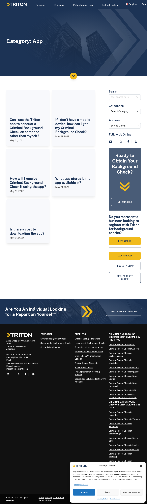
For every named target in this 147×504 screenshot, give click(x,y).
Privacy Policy (102, 499)
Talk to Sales (125, 256)
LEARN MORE (124, 241)
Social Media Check (84, 367)
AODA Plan (58, 497)
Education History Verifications (89, 347)
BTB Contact (115, 499)
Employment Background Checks (90, 343)
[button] (141, 465)
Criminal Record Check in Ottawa (124, 449)
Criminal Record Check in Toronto (124, 419)
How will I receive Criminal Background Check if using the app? (28, 183)
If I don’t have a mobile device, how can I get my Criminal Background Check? (72, 126)
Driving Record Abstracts (86, 363)
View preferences (131, 492)
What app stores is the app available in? (72, 181)
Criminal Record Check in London (124, 445)
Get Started (125, 202)
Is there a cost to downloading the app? (27, 231)
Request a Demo (125, 266)
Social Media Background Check (55, 343)
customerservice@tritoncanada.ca (22, 363)
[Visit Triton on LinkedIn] (110, 142)
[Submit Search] (138, 97)
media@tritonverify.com (17, 369)
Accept (84, 492)
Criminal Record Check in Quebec (124, 372)
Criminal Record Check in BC (122, 344)
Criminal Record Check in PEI (122, 390)
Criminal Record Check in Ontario (124, 367)
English (133, 4)
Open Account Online (125, 277)
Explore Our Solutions (124, 312)
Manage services (81, 485)
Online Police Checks (50, 347)
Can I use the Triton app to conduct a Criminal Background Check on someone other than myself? (26, 128)
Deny (107, 492)
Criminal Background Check (53, 339)
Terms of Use (45, 500)
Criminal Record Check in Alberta (124, 349)
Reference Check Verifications (89, 352)
